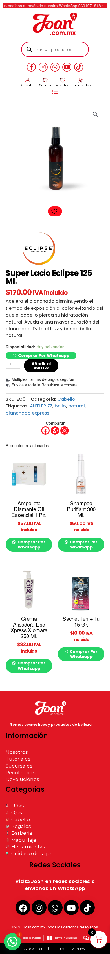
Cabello (66, 399)
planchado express (27, 413)
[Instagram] (64, 430)
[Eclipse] (38, 248)
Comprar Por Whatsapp (43, 355)
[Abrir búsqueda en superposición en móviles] (55, 49)
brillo (60, 406)
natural (76, 406)
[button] (55, 92)
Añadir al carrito (41, 365)
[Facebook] (45, 430)
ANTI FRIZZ (41, 406)
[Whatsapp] (55, 430)
